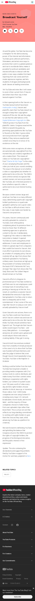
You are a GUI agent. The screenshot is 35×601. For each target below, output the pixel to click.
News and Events (9, 14)
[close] (33, 588)
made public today (9, 107)
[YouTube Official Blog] (10, 2)
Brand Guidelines (8, 578)
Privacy (18, 578)
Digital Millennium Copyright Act (14, 120)
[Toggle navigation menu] (2, 2)
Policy (6, 474)
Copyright (18, 575)
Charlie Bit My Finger (14, 161)
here (29, 456)
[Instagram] (12, 525)
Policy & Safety (7, 575)
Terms (26, 578)
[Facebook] (17, 525)
